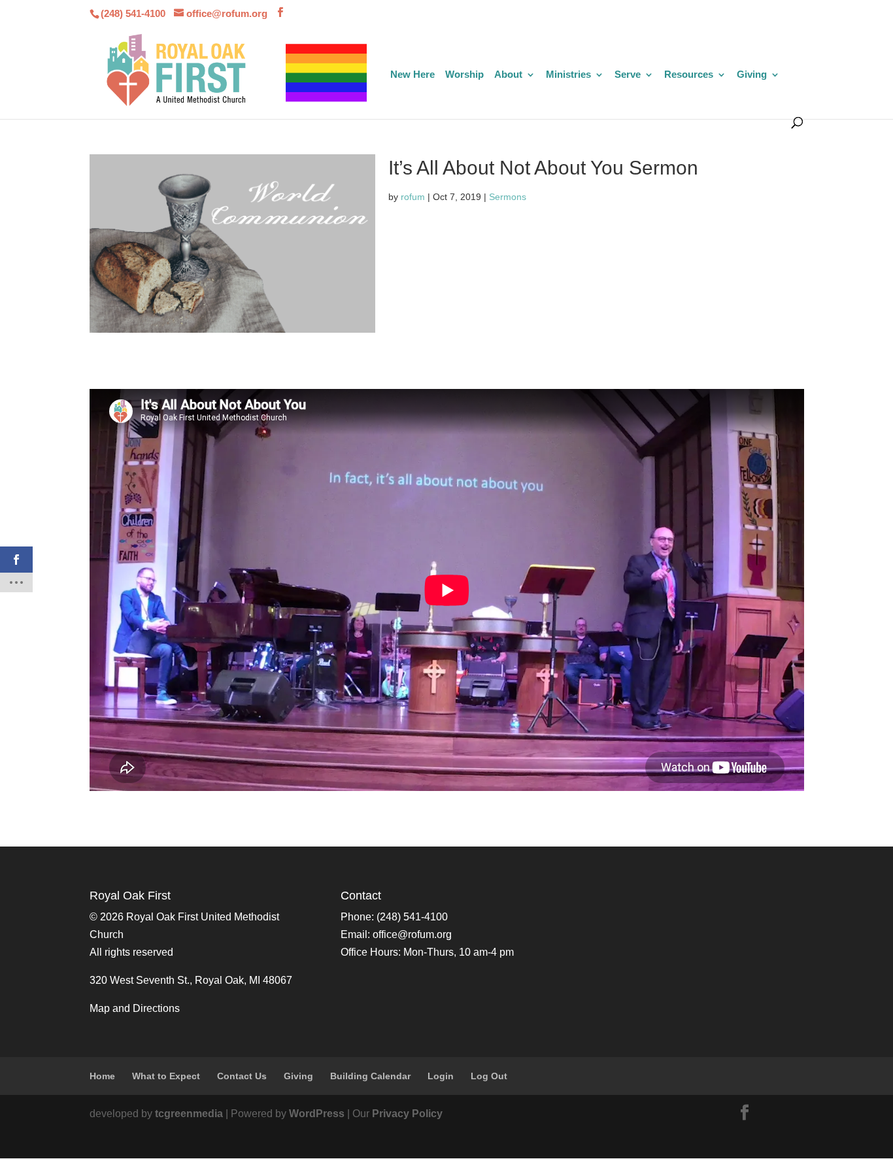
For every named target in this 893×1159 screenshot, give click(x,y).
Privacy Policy (407, 1113)
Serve (628, 75)
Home (102, 1076)
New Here (412, 75)
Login (441, 1076)
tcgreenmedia (189, 1113)
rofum (413, 197)
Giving (752, 75)
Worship (464, 75)
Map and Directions (135, 1008)
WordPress (317, 1113)
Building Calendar (370, 1076)
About (508, 75)
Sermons (507, 197)
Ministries (568, 75)
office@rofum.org (412, 934)
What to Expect (166, 1076)
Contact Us (242, 1076)
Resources (688, 75)
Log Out (489, 1076)
